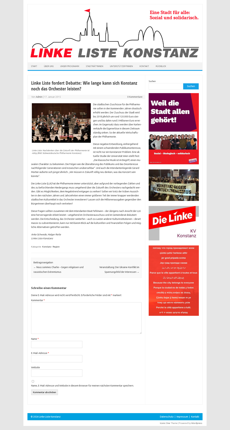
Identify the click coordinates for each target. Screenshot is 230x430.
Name (35, 339)
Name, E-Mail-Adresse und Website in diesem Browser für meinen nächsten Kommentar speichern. (82, 385)
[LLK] (114, 56)
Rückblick (161, 66)
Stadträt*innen (94, 66)
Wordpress (196, 423)
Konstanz (47, 246)
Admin (39, 96)
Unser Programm (69, 66)
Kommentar (38, 300)
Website (35, 367)
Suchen (152, 81)
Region (56, 246)
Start (34, 66)
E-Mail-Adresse (40, 353)
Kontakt (144, 66)
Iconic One (165, 423)
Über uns (49, 66)
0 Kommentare (134, 96)
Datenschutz (167, 416)
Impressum (182, 416)
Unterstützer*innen (121, 66)
